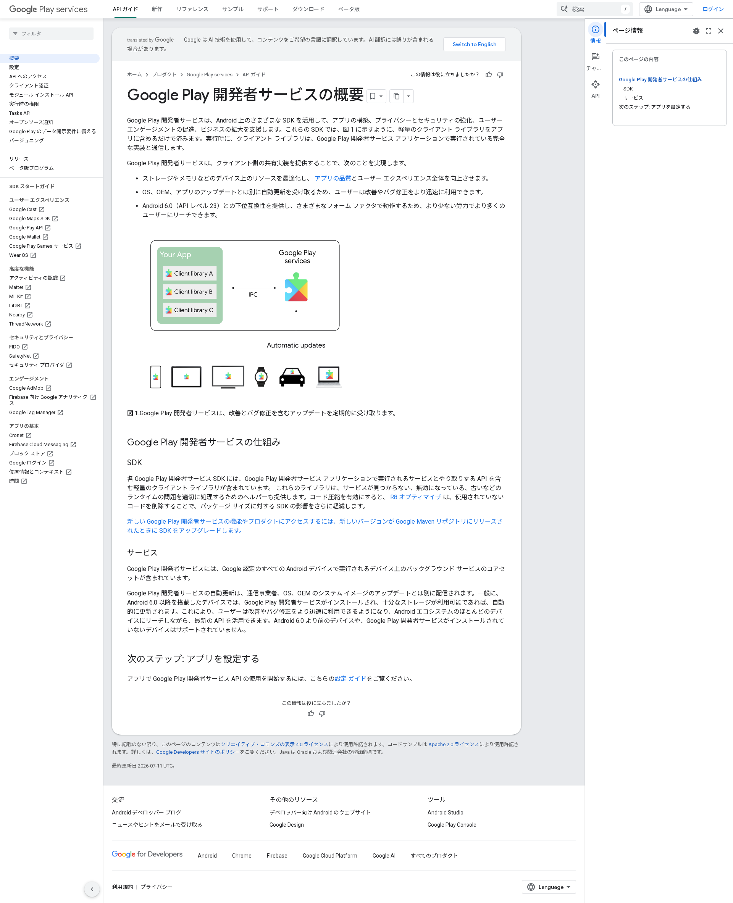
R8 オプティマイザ (415, 497)
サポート (268, 9)
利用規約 (122, 887)
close (720, 30)
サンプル (233, 9)
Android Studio (445, 812)
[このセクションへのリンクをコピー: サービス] (165, 553)
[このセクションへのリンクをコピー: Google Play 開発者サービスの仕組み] (288, 443)
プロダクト (164, 74)
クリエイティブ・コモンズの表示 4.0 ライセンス (274, 744)
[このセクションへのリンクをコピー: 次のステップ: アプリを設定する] (267, 659)
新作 (157, 9)
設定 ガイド (350, 678)
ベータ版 (349, 9)
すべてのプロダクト (434, 856)
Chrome (242, 856)
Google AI (384, 856)
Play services (63, 9)
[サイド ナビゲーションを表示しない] (92, 889)
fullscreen (708, 30)
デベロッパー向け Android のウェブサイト (320, 812)
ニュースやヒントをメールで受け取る (157, 825)
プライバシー (156, 887)
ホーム (134, 74)
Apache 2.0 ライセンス (453, 744)
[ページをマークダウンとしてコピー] (397, 96)
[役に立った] (488, 75)
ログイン (713, 9)
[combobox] (595, 9)
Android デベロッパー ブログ (146, 812)
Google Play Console (452, 825)
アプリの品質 (333, 178)
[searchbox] (51, 33)
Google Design (287, 825)
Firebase (277, 856)
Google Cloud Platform (330, 856)
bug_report (696, 30)
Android (207, 856)
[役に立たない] (500, 75)
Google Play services (209, 74)
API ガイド (125, 9)
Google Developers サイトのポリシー (198, 752)
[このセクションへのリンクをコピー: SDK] (149, 463)
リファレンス (192, 9)
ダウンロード (308, 9)
